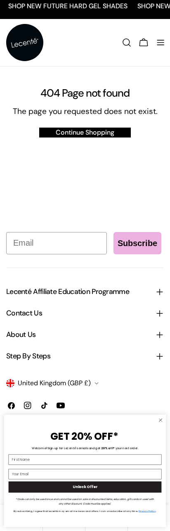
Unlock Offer (85, 487)
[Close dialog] (160, 420)
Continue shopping (85, 132)
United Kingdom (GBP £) (54, 383)
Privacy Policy (147, 511)
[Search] (126, 42)
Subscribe (137, 243)
